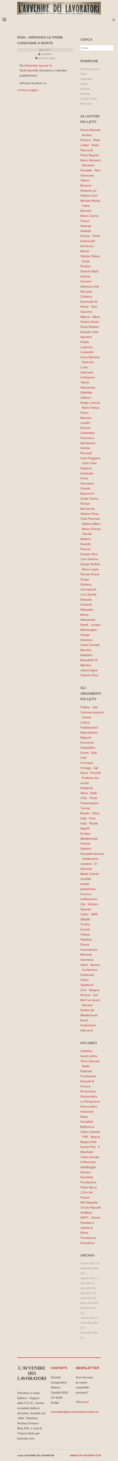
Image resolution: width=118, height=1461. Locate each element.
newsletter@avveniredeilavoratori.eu (75, 1411)
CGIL (85, 798)
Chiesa (85, 934)
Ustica (85, 914)
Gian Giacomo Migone (88, 311)
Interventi (87, 1030)
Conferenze (90, 969)
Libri (95, 707)
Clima (96, 813)
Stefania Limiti (90, 286)
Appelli (85, 828)
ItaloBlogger (89, 1167)
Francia (86, 843)
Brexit (84, 1020)
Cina (84, 990)
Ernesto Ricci (89, 554)
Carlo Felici (90, 463)
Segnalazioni (89, 732)
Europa (86, 833)
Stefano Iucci (89, 195)
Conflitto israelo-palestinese (88, 884)
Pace (93, 818)
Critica (85, 980)
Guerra (87, 717)
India (84, 823)
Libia (84, 818)
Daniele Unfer (90, 332)
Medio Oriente (90, 873)
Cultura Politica (88, 98)
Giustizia (86, 939)
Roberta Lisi (89, 190)
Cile (84, 904)
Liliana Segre (89, 670)
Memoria (86, 954)
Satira (85, 964)
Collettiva (87, 1051)
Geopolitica (88, 747)
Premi (94, 798)
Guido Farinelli (90, 645)
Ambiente (87, 788)
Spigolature (86, 79)
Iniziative (87, 863)
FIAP (86, 1136)
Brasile (86, 813)
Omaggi (86, 768)
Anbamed (46, 54)
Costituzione (91, 858)
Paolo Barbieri (90, 327)
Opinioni (86, 848)
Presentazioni (90, 803)
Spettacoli (87, 985)
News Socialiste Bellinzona (88, 1121)
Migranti (86, 737)
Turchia (86, 808)
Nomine (86, 995)
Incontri (86, 929)
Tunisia (85, 924)
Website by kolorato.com (85, 1455)
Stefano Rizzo (90, 513)
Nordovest (88, 975)
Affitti (95, 914)
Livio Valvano (90, 559)
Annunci (86, 894)
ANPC (85, 1217)
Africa (85, 793)
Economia (87, 742)
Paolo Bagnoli (90, 155)
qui (87, 1401)
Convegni (87, 762)
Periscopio (86, 103)
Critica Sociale (90, 1157)
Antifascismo (89, 899)
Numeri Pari (89, 1147)
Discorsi (88, 1005)
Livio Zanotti (89, 594)
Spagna (95, 990)
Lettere (84, 84)
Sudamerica (89, 1025)
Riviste (94, 823)
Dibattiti (86, 919)
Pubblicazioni (90, 727)
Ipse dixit (85, 93)
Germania (87, 959)
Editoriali (85, 88)
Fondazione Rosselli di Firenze (88, 1081)
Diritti (94, 793)
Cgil (96, 768)
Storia (85, 772)
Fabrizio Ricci (90, 675)
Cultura (85, 722)
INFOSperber (90, 1202)
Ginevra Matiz (90, 271)
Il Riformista (88, 1162)
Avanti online (89, 1056)
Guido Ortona (90, 498)
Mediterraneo (89, 838)
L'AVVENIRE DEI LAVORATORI (31, 1373)
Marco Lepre (91, 569)
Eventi (85, 752)
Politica (43, 58)
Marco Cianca (90, 215)
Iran (52, 58)
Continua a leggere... (28, 90)
